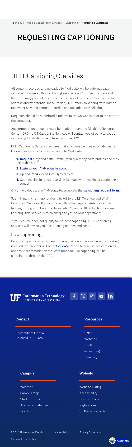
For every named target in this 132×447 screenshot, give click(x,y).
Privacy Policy (89, 399)
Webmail (90, 339)
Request (26, 159)
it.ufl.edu (17, 22)
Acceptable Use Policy (23, 439)
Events (25, 411)
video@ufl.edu (68, 246)
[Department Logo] (38, 298)
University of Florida (31, 432)
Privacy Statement (90, 432)
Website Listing (90, 387)
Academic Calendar (34, 405)
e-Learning (92, 351)
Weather (26, 387)
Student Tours (30, 399)
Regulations (87, 405)
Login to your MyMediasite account (45, 168)
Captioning (72, 22)
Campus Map (29, 393)
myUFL (89, 345)
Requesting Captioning (95, 22)
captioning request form (101, 190)
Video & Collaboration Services (44, 22)
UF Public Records (92, 411)
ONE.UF (89, 333)
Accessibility (88, 393)
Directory (90, 357)
